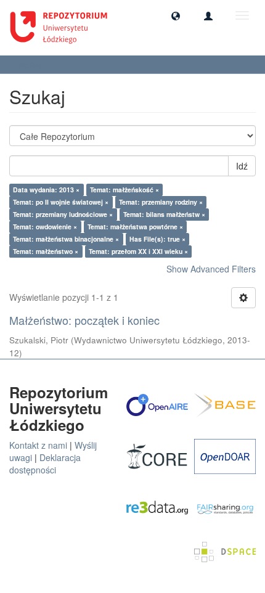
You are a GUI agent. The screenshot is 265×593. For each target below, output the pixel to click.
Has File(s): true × (157, 238)
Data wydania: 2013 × (46, 189)
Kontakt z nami (38, 445)
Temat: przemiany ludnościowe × (63, 214)
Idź (242, 166)
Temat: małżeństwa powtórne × (135, 226)
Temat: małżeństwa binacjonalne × (66, 238)
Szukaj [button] (30, 64)
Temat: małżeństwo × (45, 251)
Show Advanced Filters (211, 269)
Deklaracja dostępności (45, 463)
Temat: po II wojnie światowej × (60, 202)
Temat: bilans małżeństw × (164, 214)
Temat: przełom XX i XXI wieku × (138, 251)
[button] (176, 15)
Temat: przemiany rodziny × (161, 202)
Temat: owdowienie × (45, 226)
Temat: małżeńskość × (124, 189)
